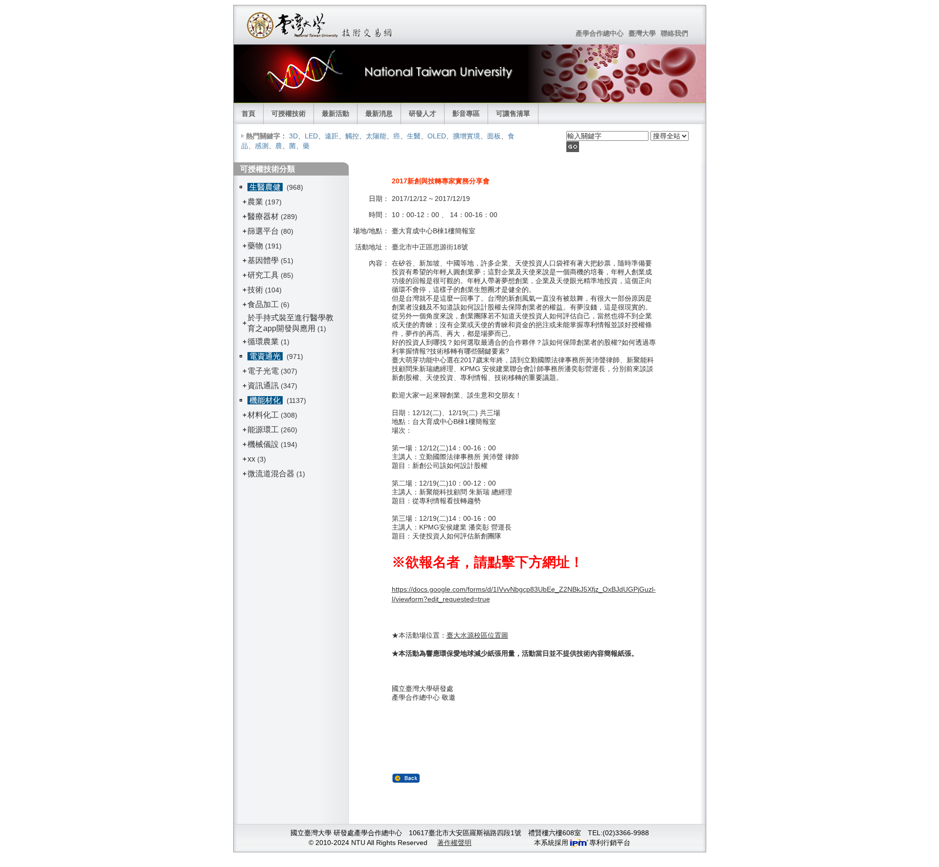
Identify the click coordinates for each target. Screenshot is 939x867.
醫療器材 (264, 216)
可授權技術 (288, 113)
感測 (261, 146)
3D (293, 136)
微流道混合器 (270, 473)
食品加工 (263, 304)
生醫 (414, 136)
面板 (494, 136)
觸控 (352, 136)
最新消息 (379, 113)
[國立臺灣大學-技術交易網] (320, 25)
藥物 (255, 246)
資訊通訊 (263, 385)
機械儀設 (263, 444)
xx (251, 459)
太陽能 (376, 136)
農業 (255, 202)
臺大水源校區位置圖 (477, 635)
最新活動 (335, 113)
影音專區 (466, 113)
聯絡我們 (674, 33)
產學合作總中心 (600, 33)
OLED (436, 136)
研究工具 (263, 275)
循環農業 (263, 341)
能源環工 (263, 429)
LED (311, 136)
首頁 (248, 113)
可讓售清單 (513, 113)
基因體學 (263, 260)
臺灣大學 (642, 33)
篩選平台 (263, 231)
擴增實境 (466, 136)
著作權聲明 (454, 842)
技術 (255, 290)
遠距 (331, 136)
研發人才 (422, 113)
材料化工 (263, 415)
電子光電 (263, 371)
